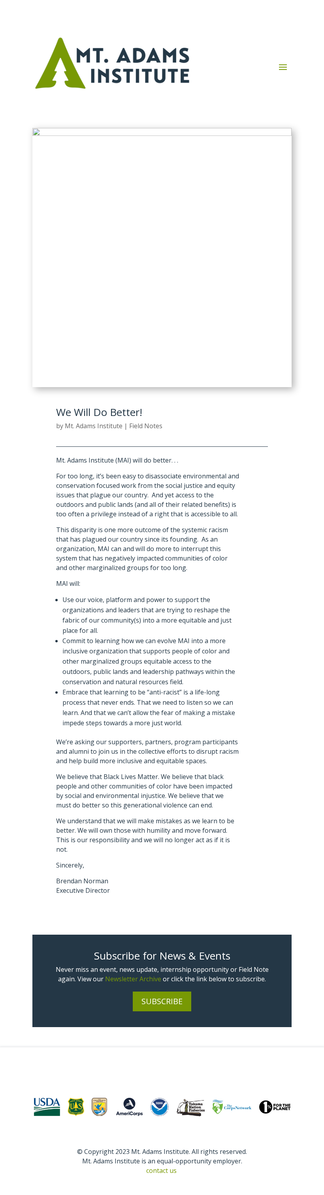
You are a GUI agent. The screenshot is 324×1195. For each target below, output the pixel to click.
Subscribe (162, 1001)
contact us (161, 1170)
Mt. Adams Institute (93, 426)
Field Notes (145, 426)
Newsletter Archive (133, 979)
